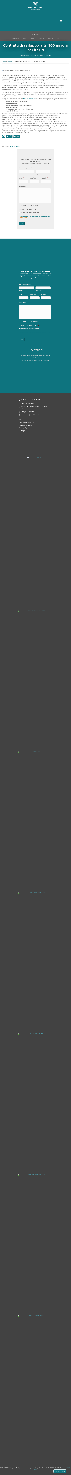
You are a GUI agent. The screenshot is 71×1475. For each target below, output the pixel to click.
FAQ (20, 419)
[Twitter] (7, 136)
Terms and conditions (25, 425)
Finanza (42, 55)
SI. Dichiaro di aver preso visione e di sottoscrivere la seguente (35, 217)
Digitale (25, 39)
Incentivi (32, 39)
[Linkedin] (14, 136)
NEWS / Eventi (15, 38)
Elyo (58, 39)
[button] (51, 21)
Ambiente (50, 39)
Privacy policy (23, 428)
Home (4, 62)
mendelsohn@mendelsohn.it (30, 415)
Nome (21, 174)
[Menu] (61, 21)
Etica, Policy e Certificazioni (27, 422)
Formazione (41, 39)
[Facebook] (3, 136)
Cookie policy (23, 431)
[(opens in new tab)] (35, 680)
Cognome (38, 174)
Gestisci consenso (60, 1471)
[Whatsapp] (10, 136)
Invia (21, 223)
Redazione (36, 55)
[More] (18, 136)
